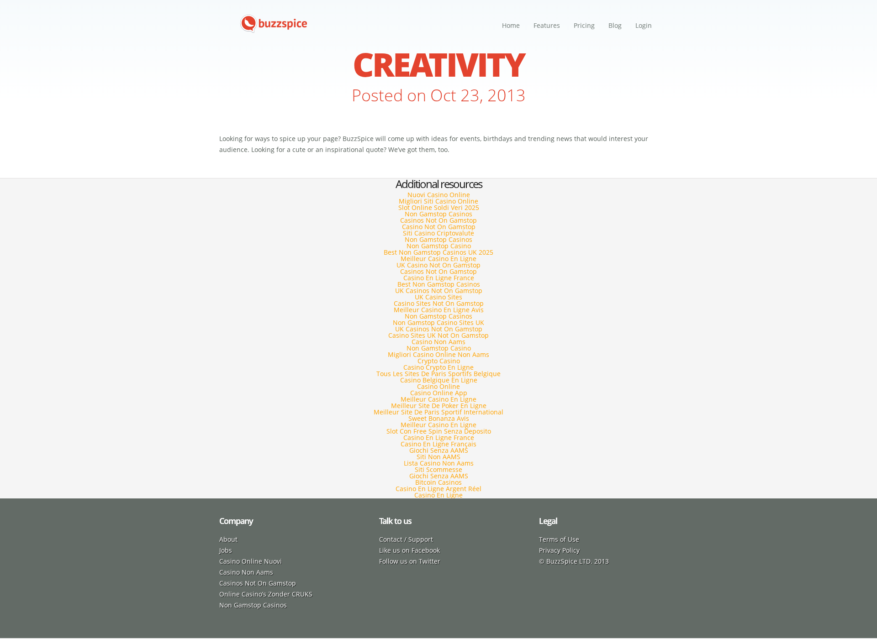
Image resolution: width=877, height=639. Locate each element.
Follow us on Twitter (409, 561)
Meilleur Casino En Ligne (438, 258)
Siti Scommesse (438, 469)
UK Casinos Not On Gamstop (438, 290)
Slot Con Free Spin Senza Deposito (438, 431)
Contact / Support (406, 539)
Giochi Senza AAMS (438, 450)
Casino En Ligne (438, 495)
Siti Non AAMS (438, 456)
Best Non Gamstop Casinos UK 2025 (438, 252)
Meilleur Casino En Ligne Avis (439, 309)
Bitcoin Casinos (438, 482)
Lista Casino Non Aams (439, 463)
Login (643, 25)
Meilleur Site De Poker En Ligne (438, 405)
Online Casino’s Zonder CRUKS (265, 594)
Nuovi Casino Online (438, 194)
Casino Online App (438, 392)
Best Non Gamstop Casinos (438, 284)
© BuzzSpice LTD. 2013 (574, 561)
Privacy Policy (559, 550)
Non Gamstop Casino (439, 245)
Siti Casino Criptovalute (438, 233)
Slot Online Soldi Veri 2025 (438, 207)
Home (511, 25)
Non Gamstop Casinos (438, 214)
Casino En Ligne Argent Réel (438, 488)
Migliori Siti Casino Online (438, 201)
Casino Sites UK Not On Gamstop (438, 335)
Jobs (225, 550)
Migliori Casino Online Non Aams (438, 354)
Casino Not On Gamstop (438, 226)
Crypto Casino (438, 360)
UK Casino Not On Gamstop (438, 265)
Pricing (584, 25)
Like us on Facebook (409, 550)
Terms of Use (559, 539)
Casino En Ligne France (438, 277)
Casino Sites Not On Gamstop (439, 303)
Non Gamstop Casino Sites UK (438, 322)
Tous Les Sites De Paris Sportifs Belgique (438, 373)
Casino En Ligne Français (438, 444)
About (228, 539)
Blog (615, 25)
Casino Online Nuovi (250, 561)
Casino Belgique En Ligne (438, 380)
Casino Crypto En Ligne (438, 367)
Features (547, 25)
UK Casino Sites (438, 297)
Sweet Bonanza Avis (438, 418)
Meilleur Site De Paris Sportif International (438, 412)
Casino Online (438, 386)
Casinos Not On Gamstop (438, 220)
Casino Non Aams (438, 341)
